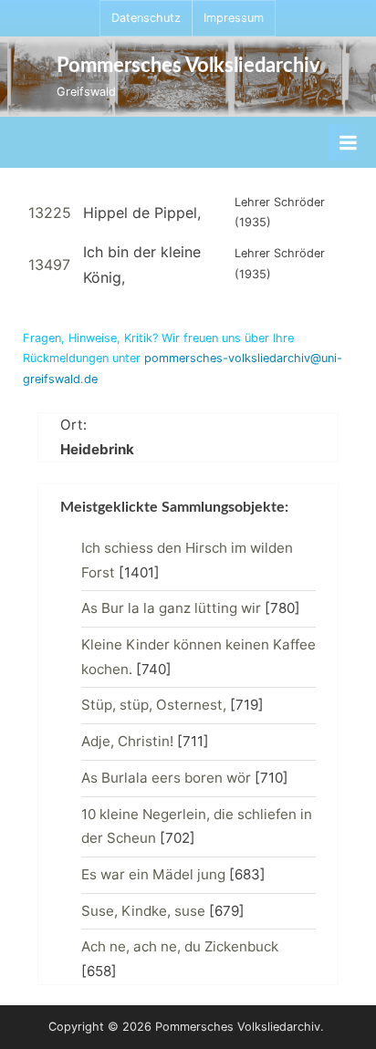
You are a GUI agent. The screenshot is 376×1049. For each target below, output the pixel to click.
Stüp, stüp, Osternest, (153, 704)
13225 (49, 212)
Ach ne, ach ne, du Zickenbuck (179, 946)
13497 (49, 264)
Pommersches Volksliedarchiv (188, 66)
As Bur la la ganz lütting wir (171, 608)
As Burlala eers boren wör (166, 777)
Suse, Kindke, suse (143, 910)
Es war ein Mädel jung (153, 874)
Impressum (234, 18)
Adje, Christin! (127, 741)
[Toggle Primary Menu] (348, 142)
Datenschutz (146, 18)
